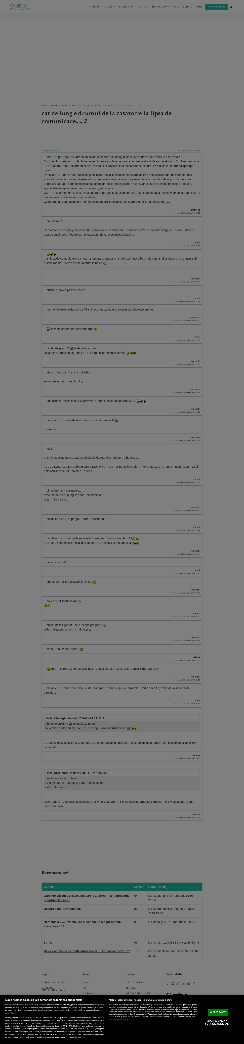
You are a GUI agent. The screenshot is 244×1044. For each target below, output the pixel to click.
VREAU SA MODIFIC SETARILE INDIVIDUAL (216, 1022)
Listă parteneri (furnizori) (120, 1019)
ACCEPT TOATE (218, 1012)
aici (67, 1028)
